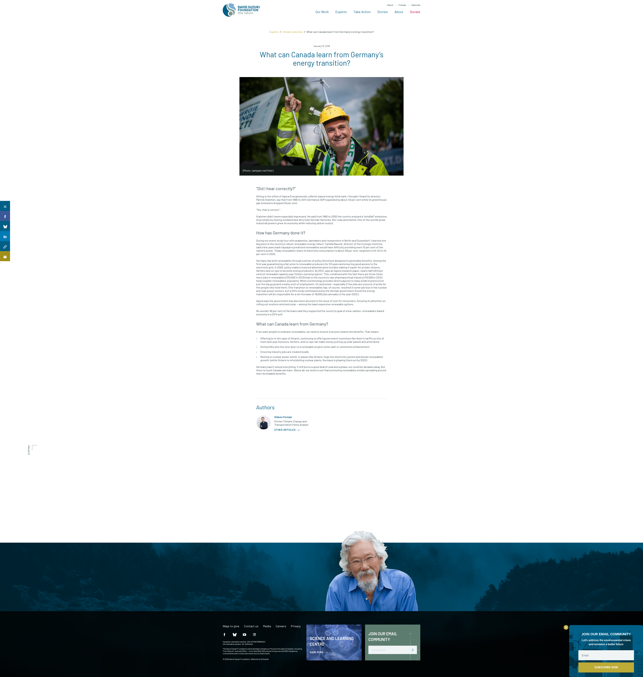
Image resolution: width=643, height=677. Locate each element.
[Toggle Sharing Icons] (5, 206)
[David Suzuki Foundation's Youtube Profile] (244, 634)
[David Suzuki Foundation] (241, 10)
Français (402, 5)
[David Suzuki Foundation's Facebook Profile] (224, 634)
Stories (382, 12)
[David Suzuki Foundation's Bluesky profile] (234, 634)
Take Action (362, 12)
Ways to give (231, 626)
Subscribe (415, 5)
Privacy (296, 626)
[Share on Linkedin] (5, 236)
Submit (413, 650)
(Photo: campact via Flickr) (258, 170)
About (399, 12)
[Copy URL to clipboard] (5, 246)
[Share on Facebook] (5, 216)
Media (267, 626)
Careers (281, 626)
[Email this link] (5, 256)
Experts (341, 12)
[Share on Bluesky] (5, 226)
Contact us (251, 626)
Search (390, 5)
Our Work (322, 12)
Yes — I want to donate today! (217, 587)
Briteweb (265, 659)
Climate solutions (292, 31)
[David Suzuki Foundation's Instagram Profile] (254, 634)
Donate (415, 12)
